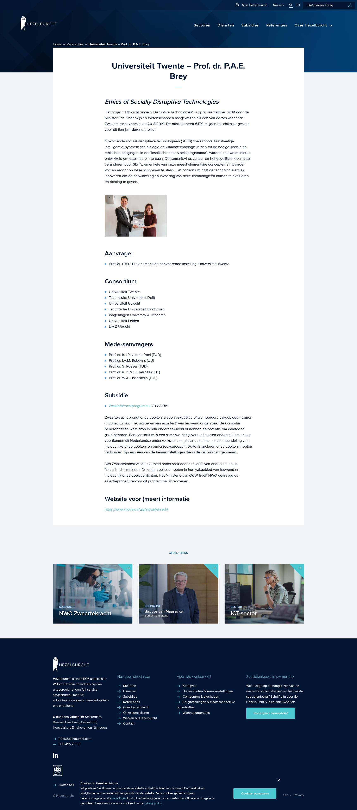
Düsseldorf (88, 722)
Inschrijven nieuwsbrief (270, 713)
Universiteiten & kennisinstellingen (208, 691)
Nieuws (278, 5)
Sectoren (202, 25)
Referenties (276, 25)
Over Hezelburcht (311, 25)
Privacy (299, 795)
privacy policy (153, 803)
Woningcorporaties (196, 713)
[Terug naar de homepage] (39, 29)
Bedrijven (189, 686)
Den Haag (72, 722)
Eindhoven (79, 727)
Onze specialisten (136, 713)
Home (57, 44)
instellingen (119, 798)
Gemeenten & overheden (201, 696)
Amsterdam (93, 717)
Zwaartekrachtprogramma (129, 406)
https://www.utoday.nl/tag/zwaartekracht (136, 509)
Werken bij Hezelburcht (140, 718)
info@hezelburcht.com (75, 739)
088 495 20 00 (70, 744)
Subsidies (250, 25)
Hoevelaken (61, 727)
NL (291, 5)
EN (298, 5)
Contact (128, 723)
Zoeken (350, 5)
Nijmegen (100, 727)
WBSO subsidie (64, 684)
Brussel (58, 722)
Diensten (226, 25)
